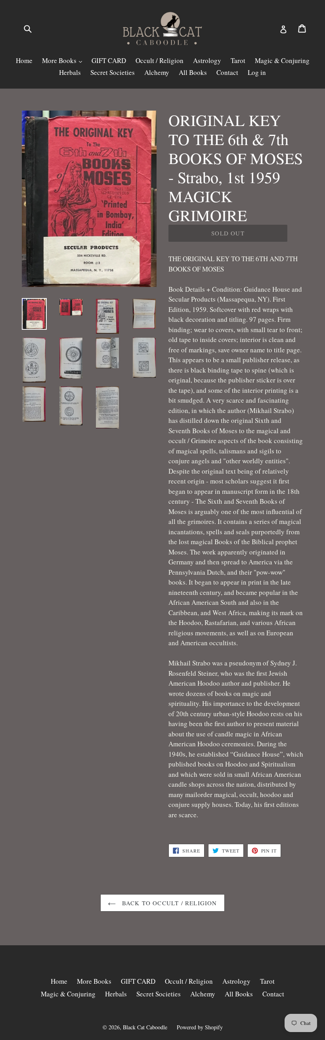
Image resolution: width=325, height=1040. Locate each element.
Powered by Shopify (200, 1027)
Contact (227, 72)
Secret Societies (112, 72)
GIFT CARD (109, 60)
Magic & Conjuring (282, 60)
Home (24, 60)
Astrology (207, 60)
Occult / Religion (160, 60)
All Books (193, 72)
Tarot (238, 60)
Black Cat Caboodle (145, 1027)
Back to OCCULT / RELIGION (168, 903)
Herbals (70, 72)
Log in (257, 72)
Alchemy (156, 72)
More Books (60, 60)
